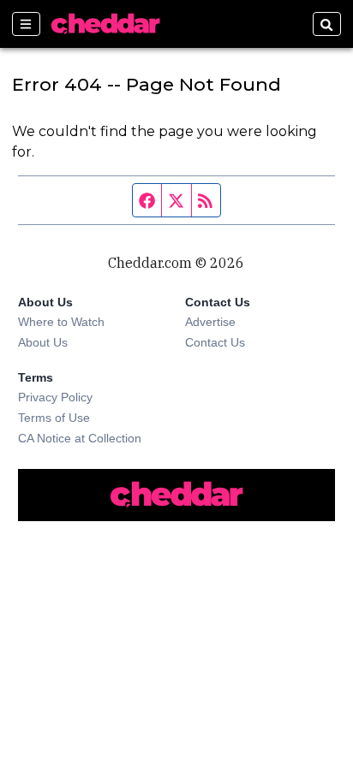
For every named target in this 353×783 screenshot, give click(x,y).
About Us (43, 342)
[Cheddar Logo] (105, 24)
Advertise (210, 322)
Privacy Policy (55, 397)
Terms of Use (54, 417)
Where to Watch (61, 322)
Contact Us (215, 342)
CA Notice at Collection (79, 438)
